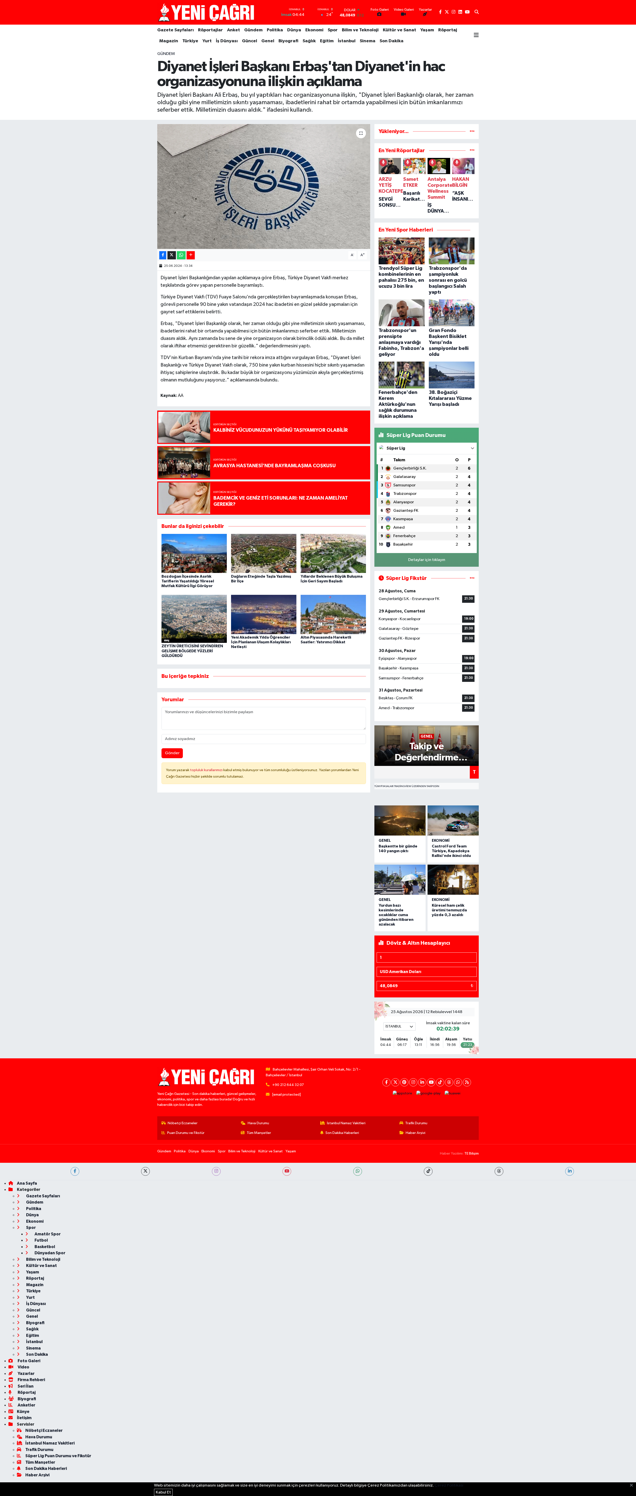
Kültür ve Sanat (399, 30)
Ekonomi (314, 30)
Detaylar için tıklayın (426, 560)
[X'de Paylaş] (171, 255)
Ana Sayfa (27, 1183)
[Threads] (449, 1082)
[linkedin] (569, 1171)
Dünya (294, 30)
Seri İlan (25, 1386)
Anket (233, 30)
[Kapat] (633, 1485)
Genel (267, 41)
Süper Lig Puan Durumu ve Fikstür (58, 1456)
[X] (395, 1082)
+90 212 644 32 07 (288, 1085)
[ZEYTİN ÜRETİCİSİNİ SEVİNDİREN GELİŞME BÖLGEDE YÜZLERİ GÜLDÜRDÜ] (194, 618)
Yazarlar (26, 1373)
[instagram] (216, 1171)
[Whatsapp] (458, 1082)
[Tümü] (472, 131)
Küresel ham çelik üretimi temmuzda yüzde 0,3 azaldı (449, 910)
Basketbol (44, 1247)
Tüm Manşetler (259, 1133)
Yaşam (427, 30)
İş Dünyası (227, 41)
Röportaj (447, 30)
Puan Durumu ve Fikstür (185, 1133)
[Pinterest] (404, 1082)
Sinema (367, 41)
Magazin (168, 41)
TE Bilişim (471, 1153)
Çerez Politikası (449, 1485)
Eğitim (327, 41)
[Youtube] (431, 1082)
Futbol (41, 1240)
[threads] (499, 1171)
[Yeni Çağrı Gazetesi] (207, 12)
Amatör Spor (47, 1234)
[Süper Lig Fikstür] (472, 578)
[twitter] (145, 1171)
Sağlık (309, 41)
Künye (23, 1411)
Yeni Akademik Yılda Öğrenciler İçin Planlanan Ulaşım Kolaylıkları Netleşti (261, 642)
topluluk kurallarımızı (206, 770)
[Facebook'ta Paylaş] (162, 255)
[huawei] (453, 1093)
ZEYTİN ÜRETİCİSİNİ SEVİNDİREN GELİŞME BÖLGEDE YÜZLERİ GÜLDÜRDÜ (192, 650)
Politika (275, 30)
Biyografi (288, 41)
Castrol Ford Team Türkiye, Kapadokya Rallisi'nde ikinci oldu (451, 851)
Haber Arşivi (415, 1133)
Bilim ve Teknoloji (360, 30)
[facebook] (75, 1171)
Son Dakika (391, 41)
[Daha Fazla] (191, 255)
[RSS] (467, 1082)
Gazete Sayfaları (175, 30)
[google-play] (428, 1093)
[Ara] (477, 12)
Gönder (172, 753)
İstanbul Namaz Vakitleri (346, 1123)
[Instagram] (413, 1082)
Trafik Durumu (416, 1123)
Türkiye (190, 41)
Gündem (253, 30)
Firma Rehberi (31, 1380)
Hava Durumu (258, 1123)
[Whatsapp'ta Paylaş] (181, 255)
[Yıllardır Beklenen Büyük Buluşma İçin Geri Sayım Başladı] (333, 553)
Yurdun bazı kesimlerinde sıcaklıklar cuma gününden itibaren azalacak (396, 915)
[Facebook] (386, 1082)
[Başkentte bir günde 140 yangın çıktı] (400, 820)
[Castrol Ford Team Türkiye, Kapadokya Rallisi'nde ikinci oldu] (453, 820)
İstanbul (347, 41)
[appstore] (402, 1093)
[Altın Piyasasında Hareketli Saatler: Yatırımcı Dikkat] (333, 614)
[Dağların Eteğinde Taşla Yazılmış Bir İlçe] (263, 553)
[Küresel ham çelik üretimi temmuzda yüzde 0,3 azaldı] (453, 880)
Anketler (26, 1405)
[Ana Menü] (476, 35)
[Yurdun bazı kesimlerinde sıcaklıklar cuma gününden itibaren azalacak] (400, 880)
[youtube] (286, 1171)
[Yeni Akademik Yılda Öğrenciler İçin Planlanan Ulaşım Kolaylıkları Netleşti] (263, 614)
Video (23, 1367)
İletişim (24, 1418)
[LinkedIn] (422, 1082)
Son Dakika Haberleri (342, 1133)
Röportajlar (210, 30)
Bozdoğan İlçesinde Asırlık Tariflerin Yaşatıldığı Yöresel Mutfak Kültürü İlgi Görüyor (187, 581)
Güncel (249, 41)
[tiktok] (428, 1171)
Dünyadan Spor (49, 1253)
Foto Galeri (28, 1361)
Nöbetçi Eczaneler (183, 1123)
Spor (333, 30)
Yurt (207, 41)
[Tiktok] (440, 1082)
